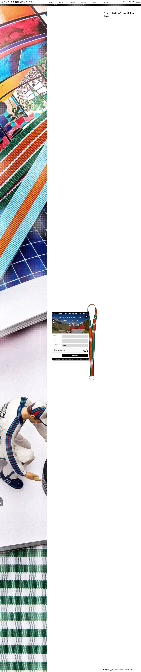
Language (56, 344)
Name (55, 335)
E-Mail (55, 340)
